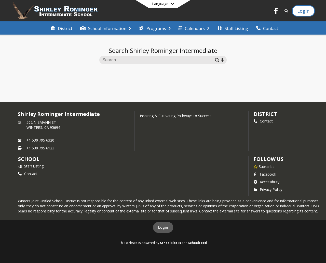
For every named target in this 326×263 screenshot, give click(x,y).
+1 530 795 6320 (40, 140)
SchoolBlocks (170, 243)
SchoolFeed (197, 243)
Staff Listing (34, 166)
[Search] (285, 10)
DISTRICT (265, 114)
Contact (266, 121)
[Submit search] (217, 59)
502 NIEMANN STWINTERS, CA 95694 (43, 125)
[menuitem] (61, 28)
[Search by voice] (222, 59)
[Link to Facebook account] (276, 11)
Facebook (268, 174)
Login (163, 227)
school (28, 159)
